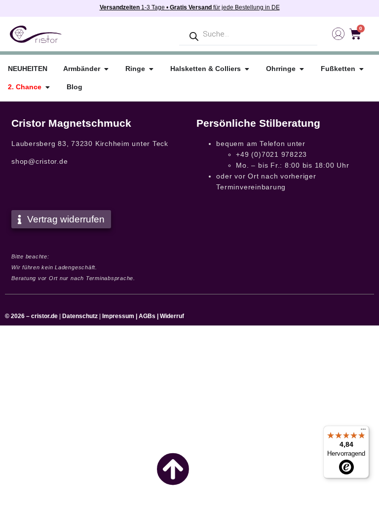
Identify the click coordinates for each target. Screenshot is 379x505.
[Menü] (363, 431)
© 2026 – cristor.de (31, 316)
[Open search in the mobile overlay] (248, 34)
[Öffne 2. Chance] (47, 87)
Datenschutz (80, 316)
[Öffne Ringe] (151, 69)
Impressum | (119, 316)
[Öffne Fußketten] (361, 69)
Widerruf (172, 316)
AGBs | (149, 316)
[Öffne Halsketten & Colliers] (246, 69)
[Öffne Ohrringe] (301, 69)
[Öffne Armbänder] (106, 69)
